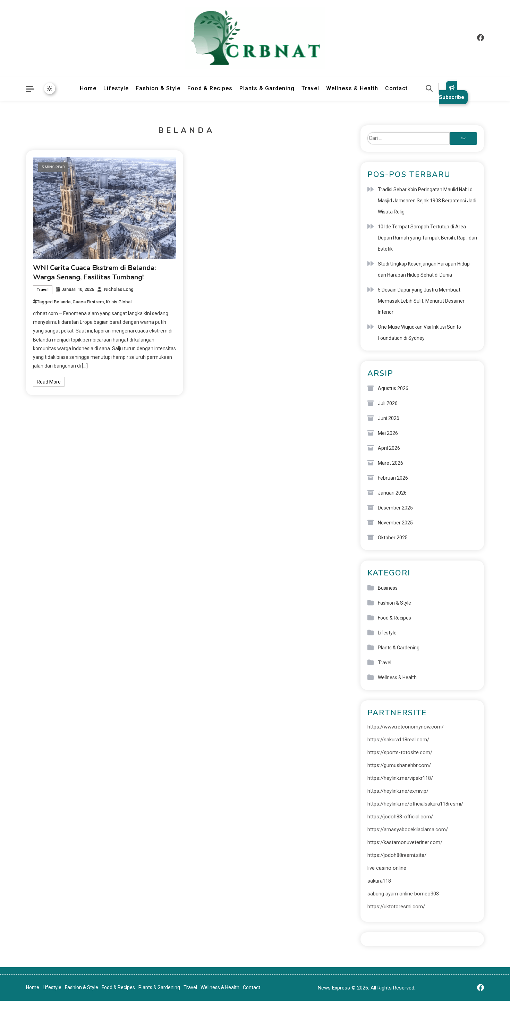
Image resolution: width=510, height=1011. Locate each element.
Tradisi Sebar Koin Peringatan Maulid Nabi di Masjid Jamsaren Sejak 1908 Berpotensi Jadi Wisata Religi (427, 200)
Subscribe (451, 97)
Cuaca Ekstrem (88, 301)
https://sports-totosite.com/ (399, 752)
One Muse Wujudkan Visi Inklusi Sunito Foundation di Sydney (419, 332)
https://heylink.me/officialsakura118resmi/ (415, 804)
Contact (396, 88)
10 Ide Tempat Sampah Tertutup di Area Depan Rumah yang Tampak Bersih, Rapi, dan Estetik (427, 238)
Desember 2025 (395, 508)
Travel (310, 88)
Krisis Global (118, 301)
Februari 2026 (393, 478)
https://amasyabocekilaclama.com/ (407, 829)
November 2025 (395, 522)
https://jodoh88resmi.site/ (396, 855)
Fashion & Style (158, 88)
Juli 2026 (388, 403)
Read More (49, 382)
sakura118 (379, 881)
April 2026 (389, 448)
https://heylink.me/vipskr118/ (400, 778)
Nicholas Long (119, 289)
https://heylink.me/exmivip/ (397, 791)
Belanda (62, 301)
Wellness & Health (352, 88)
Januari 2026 (392, 493)
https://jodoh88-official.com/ (400, 817)
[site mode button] (49, 88)
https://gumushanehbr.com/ (399, 765)
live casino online (386, 868)
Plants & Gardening (267, 88)
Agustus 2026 (393, 388)
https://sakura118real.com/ (398, 739)
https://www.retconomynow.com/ (405, 727)
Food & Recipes (209, 88)
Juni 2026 (388, 418)
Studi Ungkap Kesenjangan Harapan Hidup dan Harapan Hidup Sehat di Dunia (424, 269)
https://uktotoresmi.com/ (396, 906)
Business (388, 588)
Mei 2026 (388, 433)
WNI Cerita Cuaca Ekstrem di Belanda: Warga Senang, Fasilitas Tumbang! (94, 272)
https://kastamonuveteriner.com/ (404, 842)
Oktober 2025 (393, 537)
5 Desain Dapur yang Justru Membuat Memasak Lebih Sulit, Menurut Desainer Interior (421, 301)
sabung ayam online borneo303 (403, 894)
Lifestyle (116, 88)
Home (88, 88)
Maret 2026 (390, 463)
